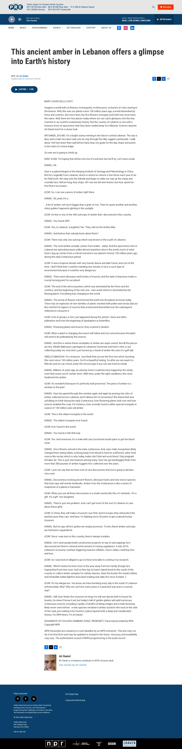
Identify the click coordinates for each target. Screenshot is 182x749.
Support (91, 28)
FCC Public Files (71, 694)
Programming (39, 28)
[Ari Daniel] (50, 663)
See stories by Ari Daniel (72, 664)
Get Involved (73, 28)
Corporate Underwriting (75, 700)
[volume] (19, 19)
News (11, 28)
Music (23, 28)
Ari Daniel (23, 76)
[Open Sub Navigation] (16, 28)
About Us (106, 28)
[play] (12, 19)
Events (57, 28)
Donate (167, 7)
